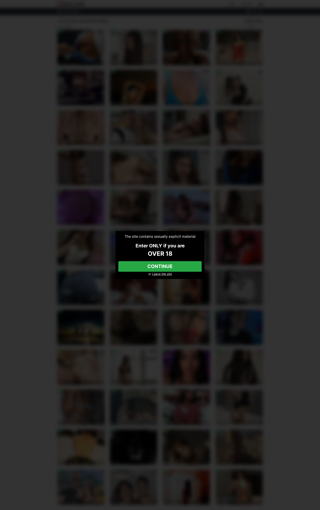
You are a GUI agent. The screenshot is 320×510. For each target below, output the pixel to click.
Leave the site (162, 274)
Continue (160, 266)
